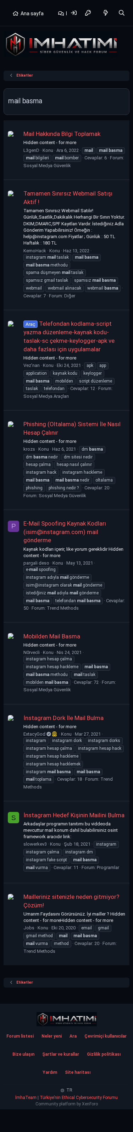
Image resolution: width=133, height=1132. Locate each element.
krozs (29, 449)
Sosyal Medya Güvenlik (47, 165)
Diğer (69, 295)
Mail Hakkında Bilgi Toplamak (61, 133)
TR (68, 1090)
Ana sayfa (32, 13)
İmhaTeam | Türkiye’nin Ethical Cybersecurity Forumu (66, 1097)
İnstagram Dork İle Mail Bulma (63, 717)
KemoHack (34, 250)
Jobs (28, 927)
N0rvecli (31, 652)
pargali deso (36, 563)
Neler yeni (51, 1036)
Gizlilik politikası (104, 1054)
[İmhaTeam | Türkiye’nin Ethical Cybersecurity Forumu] (67, 1019)
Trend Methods (63, 608)
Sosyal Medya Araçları (46, 396)
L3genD (31, 150)
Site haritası (77, 1072)
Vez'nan (31, 365)
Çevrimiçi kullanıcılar (105, 1036)
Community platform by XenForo (66, 1103)
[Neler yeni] (106, 13)
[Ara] (121, 13)
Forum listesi (20, 1036)
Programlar (108, 867)
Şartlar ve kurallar (60, 1054)
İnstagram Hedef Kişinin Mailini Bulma (73, 815)
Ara (73, 1036)
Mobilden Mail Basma (51, 636)
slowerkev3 (35, 844)
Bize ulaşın (23, 1054)
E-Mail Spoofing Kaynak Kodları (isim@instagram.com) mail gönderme (64, 532)
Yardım (50, 1072)
